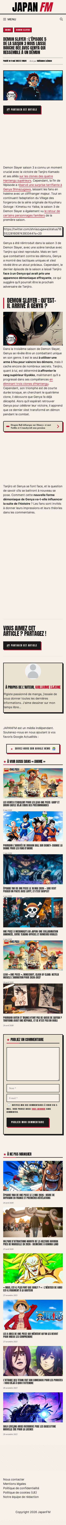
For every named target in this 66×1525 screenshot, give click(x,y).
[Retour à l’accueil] (33, 6)
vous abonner (38, 1108)
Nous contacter (13, 1479)
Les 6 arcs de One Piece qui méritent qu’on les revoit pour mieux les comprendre (30, 1335)
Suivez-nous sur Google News (32, 748)
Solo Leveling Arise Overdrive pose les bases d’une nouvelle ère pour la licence (29, 1428)
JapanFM (44, 1512)
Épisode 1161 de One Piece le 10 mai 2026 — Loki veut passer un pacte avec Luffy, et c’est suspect (29, 890)
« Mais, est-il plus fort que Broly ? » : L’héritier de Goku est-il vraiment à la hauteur (32, 1289)
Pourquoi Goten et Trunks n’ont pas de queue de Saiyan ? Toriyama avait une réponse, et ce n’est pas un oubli (32, 1019)
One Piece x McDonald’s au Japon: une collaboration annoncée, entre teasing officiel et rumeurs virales (30, 933)
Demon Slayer (23, 29)
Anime (8, 29)
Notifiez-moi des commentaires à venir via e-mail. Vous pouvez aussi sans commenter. (32, 1108)
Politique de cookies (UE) (20, 1492)
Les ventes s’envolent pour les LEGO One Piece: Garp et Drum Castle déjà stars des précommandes (31, 804)
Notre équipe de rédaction (21, 1497)
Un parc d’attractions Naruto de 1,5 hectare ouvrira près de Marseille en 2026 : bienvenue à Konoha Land (30, 1243)
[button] (61, 19)
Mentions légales (14, 1483)
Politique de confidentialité (21, 1488)
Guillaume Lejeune (48, 687)
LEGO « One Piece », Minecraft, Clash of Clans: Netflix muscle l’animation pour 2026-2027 (31, 976)
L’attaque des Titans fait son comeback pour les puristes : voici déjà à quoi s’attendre (33, 1382)
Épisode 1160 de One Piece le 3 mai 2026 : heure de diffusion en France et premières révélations (29, 1196)
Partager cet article (24, 109)
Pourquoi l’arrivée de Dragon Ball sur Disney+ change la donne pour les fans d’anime (32, 847)
